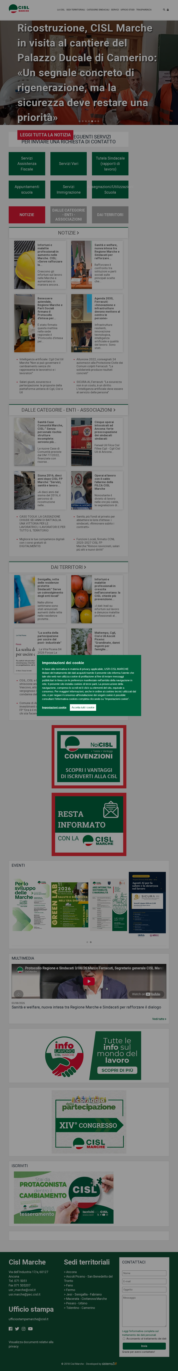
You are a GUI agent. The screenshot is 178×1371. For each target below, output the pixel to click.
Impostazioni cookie (54, 707)
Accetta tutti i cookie (83, 707)
